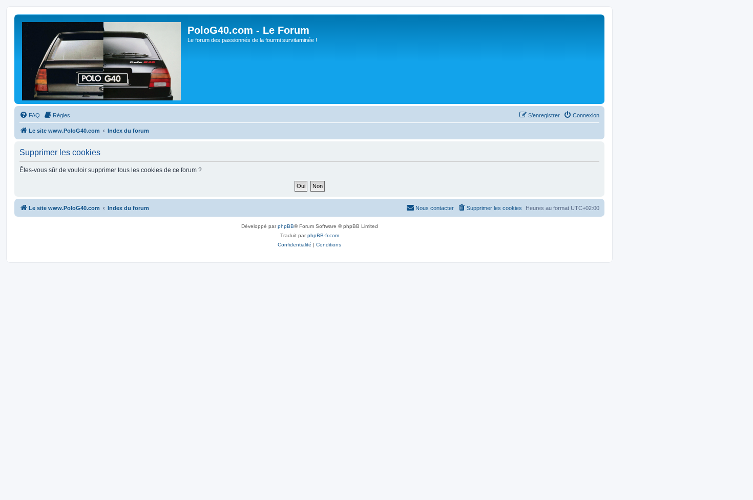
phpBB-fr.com (323, 235)
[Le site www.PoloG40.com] (102, 59)
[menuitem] (29, 115)
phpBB (286, 226)
